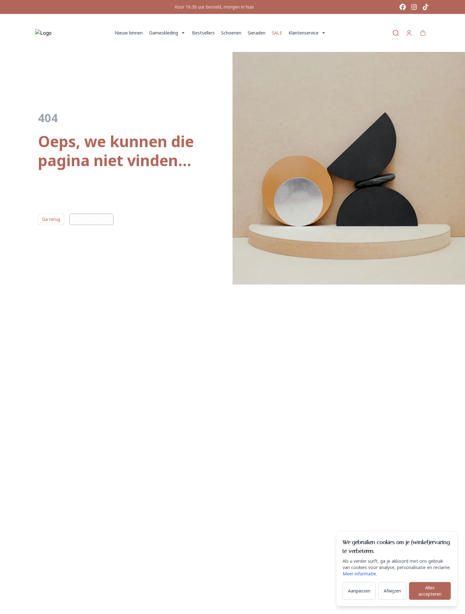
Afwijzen (392, 591)
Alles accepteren (430, 591)
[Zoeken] (395, 33)
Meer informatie (359, 574)
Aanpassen (359, 591)
